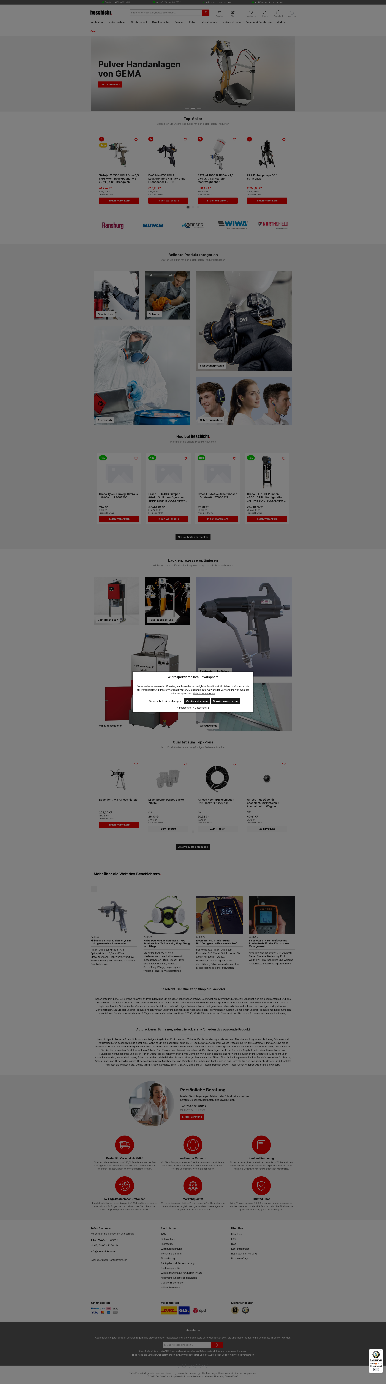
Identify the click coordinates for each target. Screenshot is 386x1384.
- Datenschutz (201, 707)
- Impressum (184, 707)
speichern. (186, 693)
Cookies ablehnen (197, 701)
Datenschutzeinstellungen (165, 701)
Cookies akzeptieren (225, 701)
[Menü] (381, 1351)
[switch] (376, 1369)
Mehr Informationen (204, 693)
